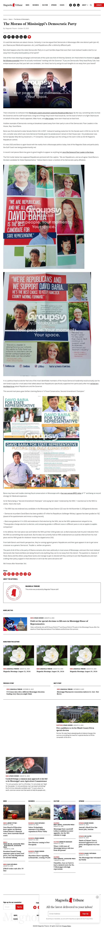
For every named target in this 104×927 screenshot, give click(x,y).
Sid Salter (88, 836)
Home (5, 19)
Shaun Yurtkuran (90, 853)
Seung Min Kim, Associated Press (13, 844)
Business (36, 5)
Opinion (53, 5)
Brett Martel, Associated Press (64, 824)
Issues (62, 5)
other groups (49, 119)
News (27, 5)
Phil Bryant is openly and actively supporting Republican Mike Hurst (51, 113)
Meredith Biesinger (66, 842)
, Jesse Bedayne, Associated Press (12, 846)
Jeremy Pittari (12, 823)
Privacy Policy (89, 918)
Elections (59, 725)
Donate (99, 5)
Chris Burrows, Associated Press (65, 858)
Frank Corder (39, 618)
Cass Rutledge (12, 864)
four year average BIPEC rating (71, 493)
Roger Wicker (89, 823)
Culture (45, 5)
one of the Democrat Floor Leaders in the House (78, 152)
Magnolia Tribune (13, 669)
